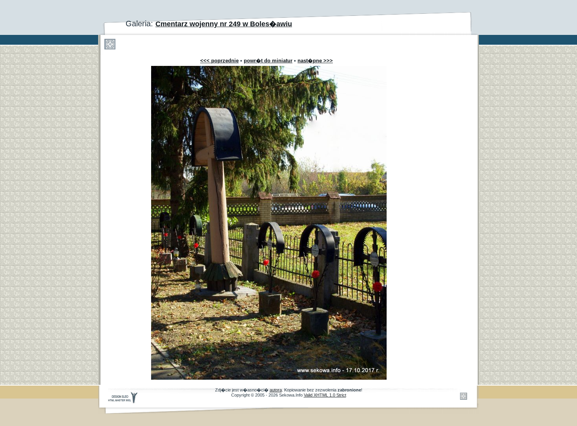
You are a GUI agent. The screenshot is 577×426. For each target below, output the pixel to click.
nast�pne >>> (315, 61)
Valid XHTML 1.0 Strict (325, 395)
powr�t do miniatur (268, 61)
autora (276, 390)
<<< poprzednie (219, 61)
